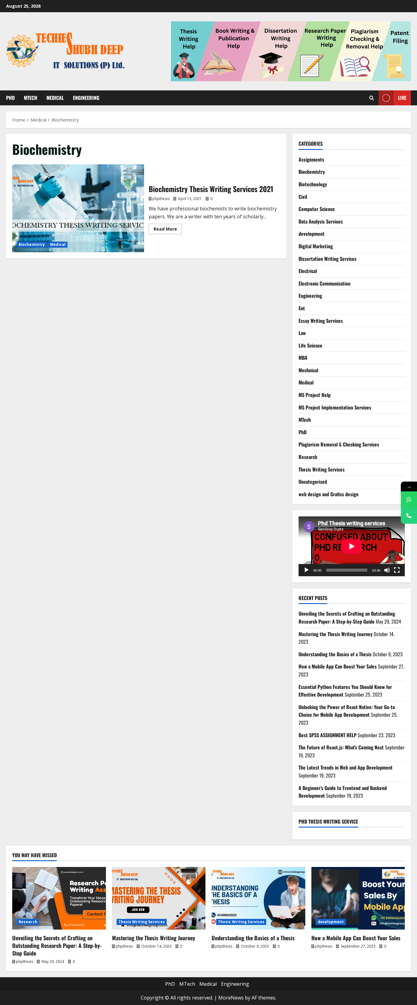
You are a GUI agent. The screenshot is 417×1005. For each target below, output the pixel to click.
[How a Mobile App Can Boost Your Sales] (358, 898)
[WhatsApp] (409, 499)
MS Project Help (315, 395)
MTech (30, 97)
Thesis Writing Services (322, 469)
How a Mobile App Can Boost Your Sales (338, 666)
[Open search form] (371, 98)
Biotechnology (313, 184)
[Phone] (409, 516)
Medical (55, 97)
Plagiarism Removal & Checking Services (339, 444)
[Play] (306, 570)
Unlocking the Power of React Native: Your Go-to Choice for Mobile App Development (347, 711)
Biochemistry (32, 244)
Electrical (308, 271)
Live (402, 97)
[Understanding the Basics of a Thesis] (258, 898)
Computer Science (317, 209)
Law (302, 333)
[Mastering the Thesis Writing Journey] (159, 898)
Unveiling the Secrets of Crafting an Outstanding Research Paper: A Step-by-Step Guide (347, 617)
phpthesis (160, 198)
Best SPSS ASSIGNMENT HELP (328, 735)
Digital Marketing (316, 246)
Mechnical (308, 370)
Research (308, 457)
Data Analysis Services (321, 221)
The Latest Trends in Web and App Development (346, 767)
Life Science (310, 345)
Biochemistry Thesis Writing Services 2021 (78, 208)
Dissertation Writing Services (328, 258)
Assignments (311, 159)
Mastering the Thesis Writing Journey (335, 634)
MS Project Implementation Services (335, 407)
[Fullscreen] (397, 570)
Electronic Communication (324, 283)
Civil (303, 196)
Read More (168, 228)
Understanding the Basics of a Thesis (335, 654)
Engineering (86, 97)
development (312, 233)
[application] (352, 546)
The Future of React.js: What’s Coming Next (341, 747)
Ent (302, 308)
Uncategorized (313, 481)
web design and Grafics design (328, 494)
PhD (10, 97)
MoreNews (231, 997)
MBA (303, 357)
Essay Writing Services (321, 320)
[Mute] (387, 570)
